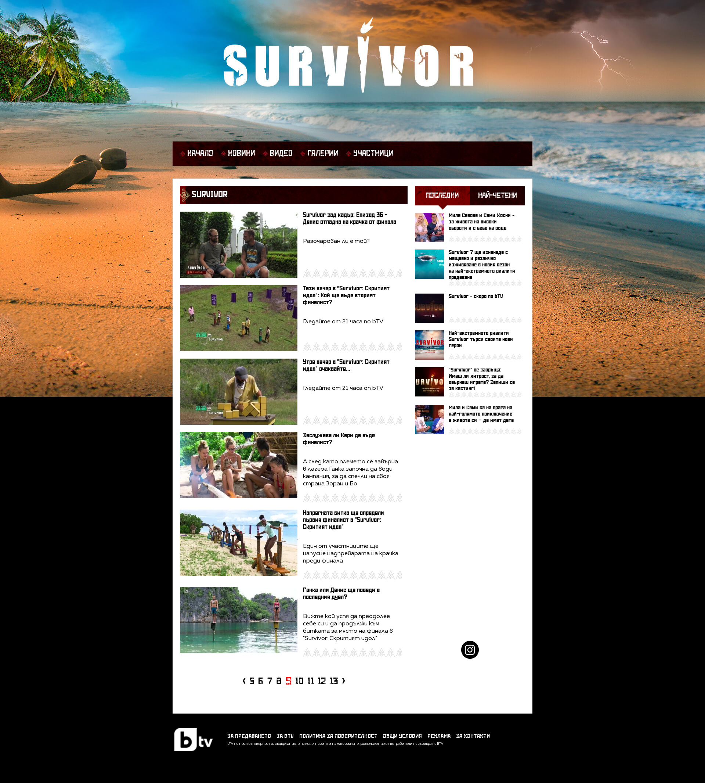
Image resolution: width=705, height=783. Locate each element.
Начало (200, 153)
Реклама (439, 736)
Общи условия (402, 736)
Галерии (323, 153)
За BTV (285, 736)
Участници (373, 153)
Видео (281, 153)
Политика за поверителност (338, 736)
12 (322, 681)
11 (310, 681)
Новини (241, 153)
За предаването (249, 736)
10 (299, 681)
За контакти (473, 736)
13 (334, 681)
